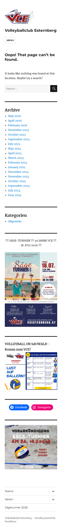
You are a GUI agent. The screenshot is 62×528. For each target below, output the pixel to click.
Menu (10, 40)
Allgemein (14, 221)
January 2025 (16, 167)
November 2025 (18, 130)
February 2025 (17, 162)
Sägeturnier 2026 (16, 507)
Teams (9, 491)
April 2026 (15, 120)
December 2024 (18, 171)
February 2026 (17, 125)
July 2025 (14, 144)
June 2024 (14, 195)
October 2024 (17, 181)
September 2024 (19, 185)
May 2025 (14, 148)
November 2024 (18, 176)
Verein (9, 499)
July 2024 (14, 190)
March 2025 (16, 157)
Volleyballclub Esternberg (31, 30)
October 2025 (17, 134)
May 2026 (14, 116)
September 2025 (19, 139)
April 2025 (15, 153)
